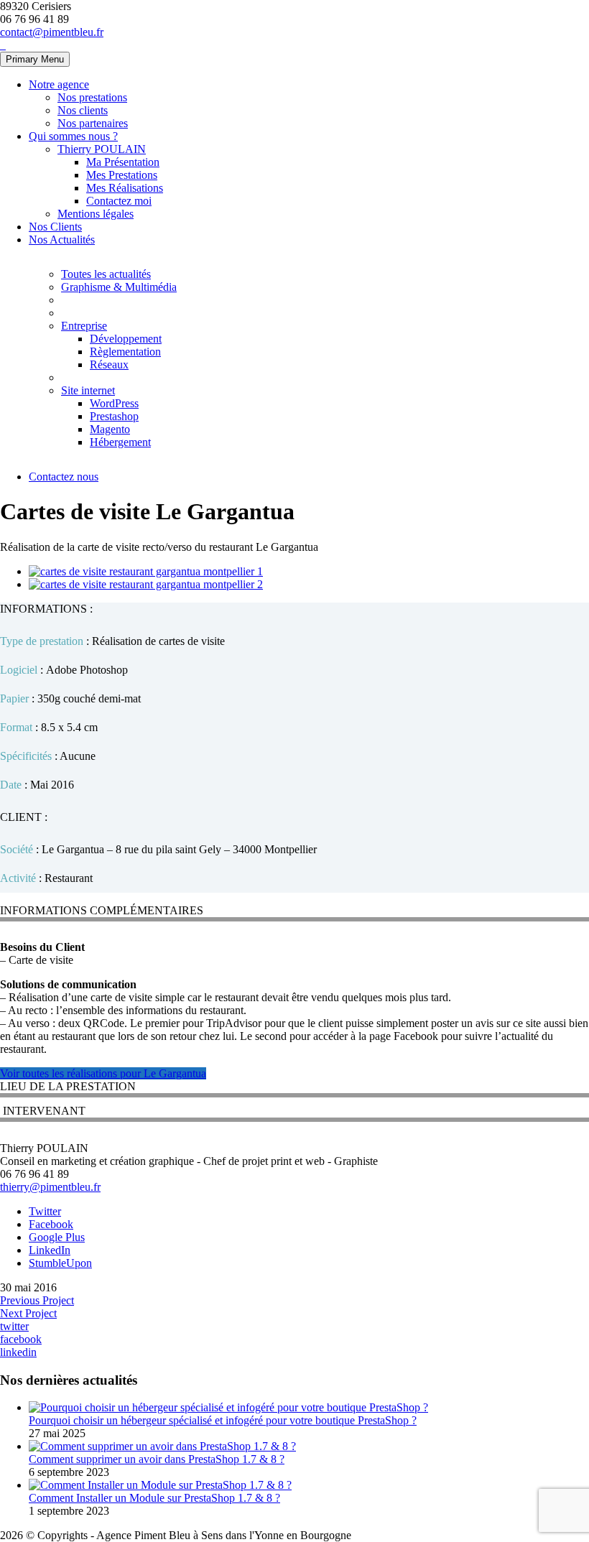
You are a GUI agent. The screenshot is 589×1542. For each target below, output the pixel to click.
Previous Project (37, 1300)
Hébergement (120, 442)
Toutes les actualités (106, 274)
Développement (126, 339)
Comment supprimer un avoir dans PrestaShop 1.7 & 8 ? (156, 1459)
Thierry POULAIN (101, 149)
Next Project (28, 1313)
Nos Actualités (62, 239)
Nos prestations (92, 97)
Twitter (45, 1211)
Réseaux (109, 364)
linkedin (18, 1352)
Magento (110, 429)
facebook (21, 1339)
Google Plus (57, 1237)
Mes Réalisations (124, 188)
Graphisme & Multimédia (119, 287)
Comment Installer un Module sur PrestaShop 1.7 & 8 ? (154, 1498)
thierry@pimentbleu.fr (50, 1187)
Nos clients (82, 110)
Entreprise (84, 326)
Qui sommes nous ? (73, 136)
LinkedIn (49, 1250)
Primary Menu (35, 59)
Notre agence (59, 84)
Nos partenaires (92, 123)
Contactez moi (119, 201)
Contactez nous (63, 476)
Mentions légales (95, 214)
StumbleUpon (60, 1263)
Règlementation (125, 351)
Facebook (51, 1224)
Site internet (88, 390)
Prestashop (114, 416)
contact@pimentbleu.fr (51, 32)
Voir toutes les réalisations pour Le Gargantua (103, 1073)
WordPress (114, 403)
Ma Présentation (122, 162)
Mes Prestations (121, 175)
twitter (14, 1326)
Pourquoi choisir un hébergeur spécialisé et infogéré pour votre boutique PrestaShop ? (223, 1420)
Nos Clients (55, 226)
